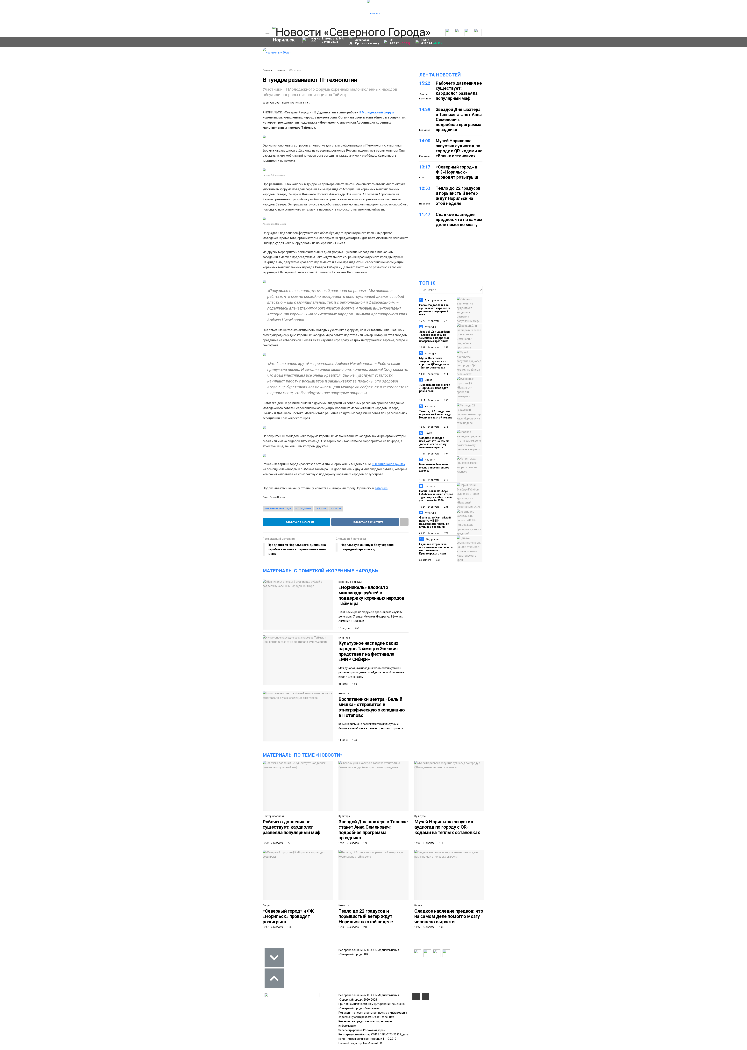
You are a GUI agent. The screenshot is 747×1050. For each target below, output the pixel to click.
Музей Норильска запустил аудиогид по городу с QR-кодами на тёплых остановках (459, 148)
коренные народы (278, 508)
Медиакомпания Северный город (218, 119)
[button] (123, 83)
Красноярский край (188, 112)
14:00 (424, 140)
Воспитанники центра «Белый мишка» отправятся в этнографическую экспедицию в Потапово (371, 707)
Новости (280, 70)
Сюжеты (147, 61)
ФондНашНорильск (161, 139)
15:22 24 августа (429, 321)
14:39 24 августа (429, 347)
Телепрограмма (152, 52)
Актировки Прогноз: (367, 42)
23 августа (425, 560)
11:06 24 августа (429, 480)
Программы (149, 65)
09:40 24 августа (429, 533)
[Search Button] (256, 150)
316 (446, 480)
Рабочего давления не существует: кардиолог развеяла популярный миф (459, 91)
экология (195, 125)
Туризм (221, 132)
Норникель (124, 112)
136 (446, 400)
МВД (217, 125)
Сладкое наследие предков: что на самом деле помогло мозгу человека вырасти (459, 222)
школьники (173, 119)
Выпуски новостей (153, 57)
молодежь (303, 508)
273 (446, 533)
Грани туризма (152, 80)
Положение (209, 65)
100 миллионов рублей (388, 464)
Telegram (381, 488)
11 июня (343, 740)
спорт (171, 125)
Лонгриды (118, 74)
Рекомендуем (211, 56)
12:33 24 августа (429, 426)
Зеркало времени (154, 84)
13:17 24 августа (429, 400)
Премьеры (208, 52)
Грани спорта (151, 76)
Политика (118, 52)
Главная (267, 70)
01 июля (343, 684)
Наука (428, 433)
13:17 (424, 167)
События (207, 60)
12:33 (424, 188)
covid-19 (222, 112)
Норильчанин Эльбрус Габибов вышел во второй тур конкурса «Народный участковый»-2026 (436, 495)
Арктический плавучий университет (166, 72)
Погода (236, 78)
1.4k (354, 740)
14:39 (424, 109)
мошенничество (127, 139)
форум (336, 508)
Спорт (115, 70)
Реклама (237, 57)
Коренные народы (350, 582)
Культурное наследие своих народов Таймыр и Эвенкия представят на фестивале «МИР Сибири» (368, 651)
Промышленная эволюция (160, 93)
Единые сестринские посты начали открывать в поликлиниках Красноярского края (435, 549)
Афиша (179, 132)
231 (446, 506)
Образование (125, 132)
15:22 (424, 83)
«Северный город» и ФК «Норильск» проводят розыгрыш (457, 172)
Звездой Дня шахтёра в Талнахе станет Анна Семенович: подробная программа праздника (459, 119)
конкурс (146, 119)
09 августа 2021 (272, 102)
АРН (118, 125)
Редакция (238, 52)
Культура (118, 65)
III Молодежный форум (376, 112)
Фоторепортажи (122, 78)
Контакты (238, 61)
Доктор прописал (425, 96)
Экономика (119, 57)
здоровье (154, 132)
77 (445, 321)
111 (446, 374)
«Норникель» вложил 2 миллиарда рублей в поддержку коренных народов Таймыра (371, 595)
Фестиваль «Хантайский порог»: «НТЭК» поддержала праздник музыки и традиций (435, 522)
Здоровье (432, 539)
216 (446, 426)
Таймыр (122, 119)
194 (446, 453)
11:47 (424, 214)
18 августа (344, 628)
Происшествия (144, 125)
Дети (200, 132)
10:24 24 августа (429, 506)
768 (356, 628)
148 (446, 347)
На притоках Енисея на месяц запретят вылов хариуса (434, 467)
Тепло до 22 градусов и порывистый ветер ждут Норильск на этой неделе (458, 196)
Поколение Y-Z (152, 89)
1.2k (354, 684)
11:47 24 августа (429, 453)
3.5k (437, 560)
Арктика (239, 125)
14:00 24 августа (429, 374)
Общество (118, 61)
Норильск (152, 112)
